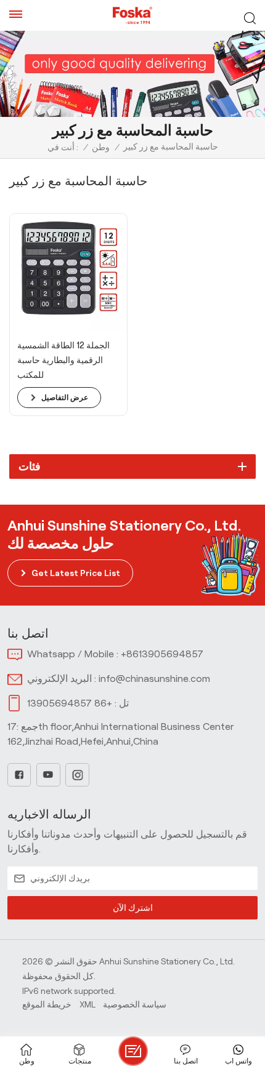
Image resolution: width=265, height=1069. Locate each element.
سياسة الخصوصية (134, 1004)
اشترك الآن (133, 908)
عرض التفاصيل (64, 397)
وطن (101, 147)
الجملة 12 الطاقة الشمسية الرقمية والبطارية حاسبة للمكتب (63, 360)
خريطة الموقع (46, 1004)
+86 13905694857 (69, 703)
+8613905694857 (162, 654)
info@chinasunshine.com (154, 678)
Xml (88, 1004)
